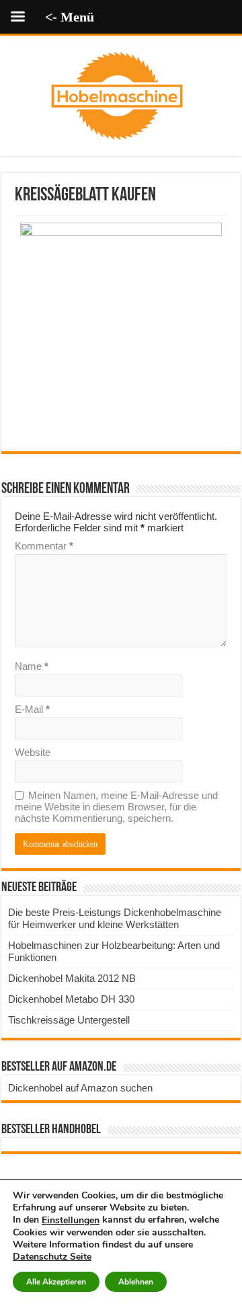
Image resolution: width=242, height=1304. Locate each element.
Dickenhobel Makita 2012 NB (72, 978)
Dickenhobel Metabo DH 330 (71, 999)
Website (32, 752)
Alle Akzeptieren (56, 1281)
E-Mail (32, 709)
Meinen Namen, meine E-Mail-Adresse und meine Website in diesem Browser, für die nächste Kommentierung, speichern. (116, 807)
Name (31, 666)
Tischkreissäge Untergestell (69, 1020)
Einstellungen (70, 1221)
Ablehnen (135, 1281)
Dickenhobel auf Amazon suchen (80, 1088)
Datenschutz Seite (52, 1256)
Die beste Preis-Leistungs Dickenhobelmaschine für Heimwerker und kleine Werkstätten (114, 918)
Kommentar (44, 545)
